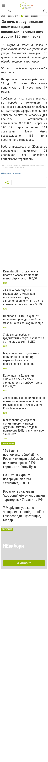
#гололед (17, 173)
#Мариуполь (6, 173)
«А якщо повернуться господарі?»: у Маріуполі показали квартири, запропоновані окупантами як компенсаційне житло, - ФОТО (23, 297)
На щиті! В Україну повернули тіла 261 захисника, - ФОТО (17, 479)
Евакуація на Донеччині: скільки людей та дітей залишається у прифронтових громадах (22, 381)
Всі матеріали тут (24, 563)
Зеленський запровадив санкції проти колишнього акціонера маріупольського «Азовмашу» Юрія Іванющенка (24, 403)
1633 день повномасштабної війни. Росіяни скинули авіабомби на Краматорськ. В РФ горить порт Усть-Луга (23, 458)
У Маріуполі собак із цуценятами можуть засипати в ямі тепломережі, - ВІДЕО (23, 338)
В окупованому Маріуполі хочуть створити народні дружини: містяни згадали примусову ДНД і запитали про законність (23, 427)
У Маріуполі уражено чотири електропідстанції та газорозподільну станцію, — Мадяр (24, 514)
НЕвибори (13, 546)
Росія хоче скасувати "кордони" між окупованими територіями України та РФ (24, 495)
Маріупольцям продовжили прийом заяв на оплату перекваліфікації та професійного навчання (21, 359)
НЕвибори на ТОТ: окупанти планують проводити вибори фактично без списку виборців (23, 319)
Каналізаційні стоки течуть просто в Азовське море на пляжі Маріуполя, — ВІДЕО (20, 275)
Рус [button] (9, 11)
